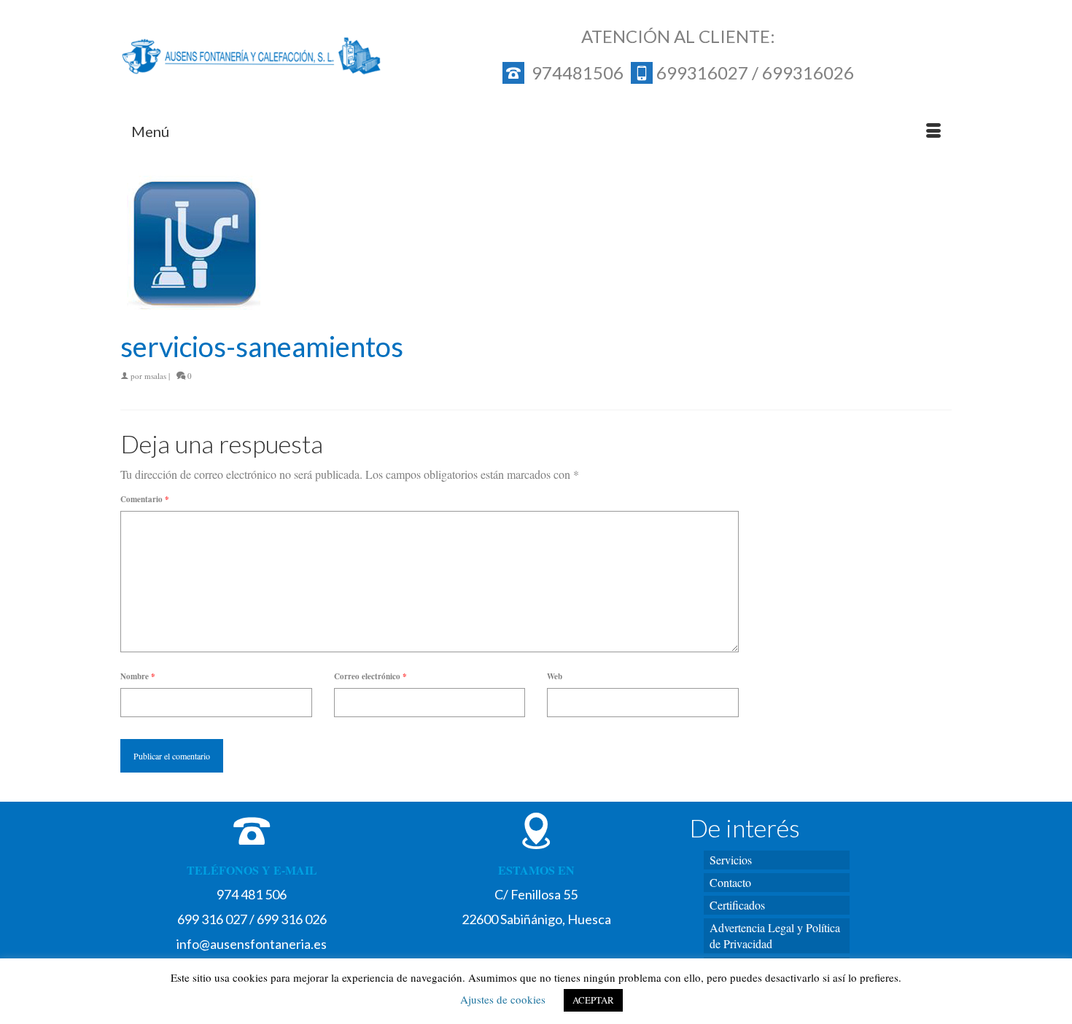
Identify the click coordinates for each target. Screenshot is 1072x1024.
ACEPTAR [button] (593, 1000)
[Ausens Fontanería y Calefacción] (251, 56)
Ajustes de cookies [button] (502, 999)
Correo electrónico (370, 676)
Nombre (137, 676)
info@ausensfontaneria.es (251, 944)
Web (554, 676)
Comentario (144, 499)
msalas (155, 375)
